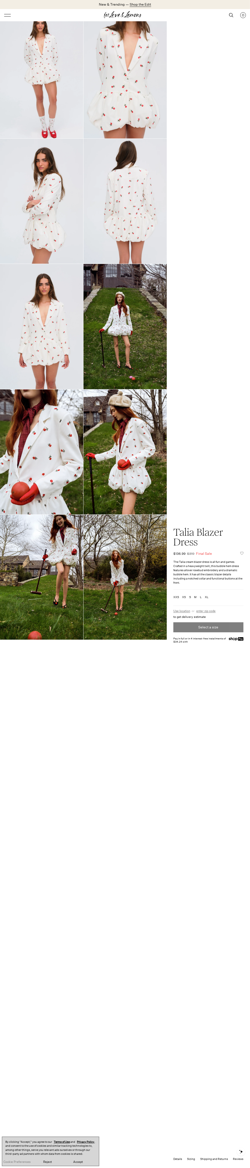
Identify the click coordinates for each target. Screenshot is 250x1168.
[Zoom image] (41, 75)
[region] (50, 1151)
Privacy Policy (85, 1142)
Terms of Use (62, 1142)
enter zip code (206, 611)
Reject (47, 1162)
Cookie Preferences (17, 1162)
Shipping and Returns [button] (214, 1159)
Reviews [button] (238, 1159)
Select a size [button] (208, 627)
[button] (242, 553)
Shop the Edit (140, 4)
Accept (78, 1162)
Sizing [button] (191, 1159)
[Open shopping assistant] (241, 1152)
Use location (181, 611)
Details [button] (177, 1159)
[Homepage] (125, 15)
